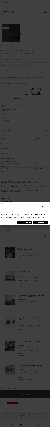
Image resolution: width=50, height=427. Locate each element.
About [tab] (41, 206)
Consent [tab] (8, 206)
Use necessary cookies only (25, 222)
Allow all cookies (40, 222)
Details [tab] (25, 206)
